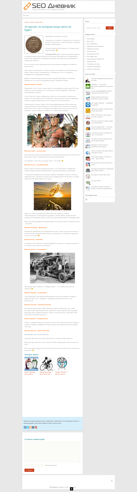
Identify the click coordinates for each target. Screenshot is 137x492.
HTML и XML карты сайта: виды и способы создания (101, 116)
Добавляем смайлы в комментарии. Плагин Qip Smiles (102, 110)
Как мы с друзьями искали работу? (29, 373)
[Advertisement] (51, 395)
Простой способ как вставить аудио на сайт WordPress (102, 122)
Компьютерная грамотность (95, 59)
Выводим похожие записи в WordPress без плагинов (99, 145)
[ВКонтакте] (25, 427)
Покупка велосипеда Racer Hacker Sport (45, 373)
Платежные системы (93, 64)
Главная (26, 22)
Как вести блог (91, 51)
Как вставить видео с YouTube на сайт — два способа (101, 157)
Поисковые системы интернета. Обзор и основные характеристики (101, 187)
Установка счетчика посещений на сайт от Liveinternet (101, 133)
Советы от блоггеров (93, 69)
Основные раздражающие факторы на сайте (102, 79)
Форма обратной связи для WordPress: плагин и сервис (99, 98)
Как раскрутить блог (93, 54)
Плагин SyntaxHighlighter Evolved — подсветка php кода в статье (102, 92)
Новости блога (39, 22)
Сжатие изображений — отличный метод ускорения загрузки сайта (101, 127)
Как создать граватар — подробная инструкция (102, 104)
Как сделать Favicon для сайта (100, 174)
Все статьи (26, 15)
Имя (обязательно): (51, 465)
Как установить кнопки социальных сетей (102, 163)
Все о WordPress (92, 44)
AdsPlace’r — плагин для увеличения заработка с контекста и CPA (102, 86)
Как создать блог (92, 56)
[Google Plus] (36, 427)
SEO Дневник (53, 487)
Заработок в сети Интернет (95, 46)
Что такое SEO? (96, 180)
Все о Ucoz (90, 41)
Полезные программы (94, 66)
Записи (32, 22)
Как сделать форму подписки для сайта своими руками (101, 139)
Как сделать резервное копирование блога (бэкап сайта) (102, 169)
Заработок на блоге (93, 49)
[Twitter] (28, 427)
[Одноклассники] (30, 427)
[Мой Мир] (33, 427)
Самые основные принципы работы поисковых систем (102, 151)
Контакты (72, 487)
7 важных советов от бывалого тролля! (61, 373)
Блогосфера (91, 39)
